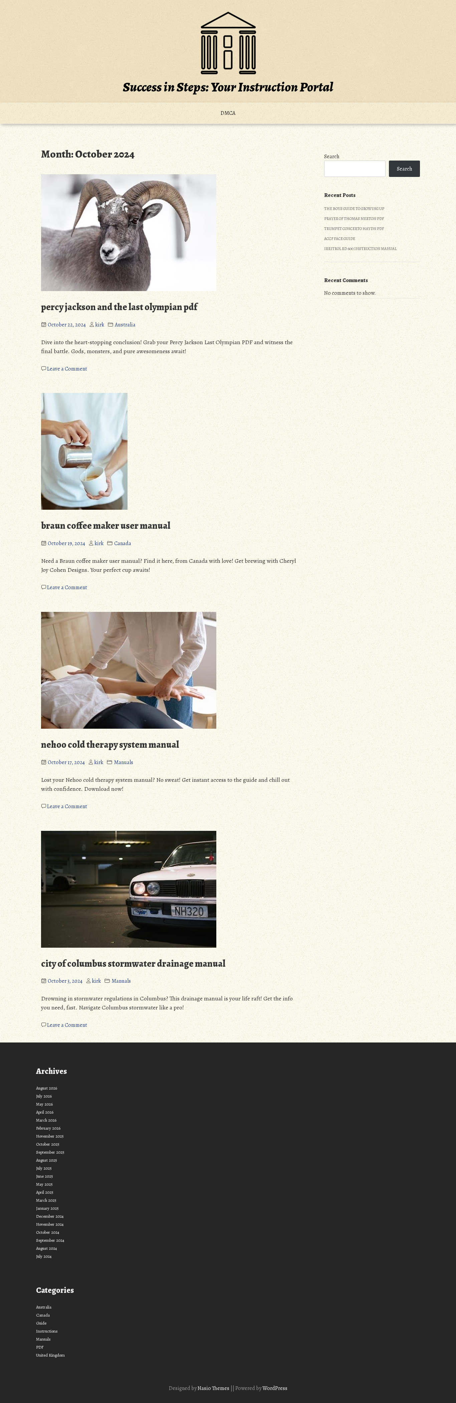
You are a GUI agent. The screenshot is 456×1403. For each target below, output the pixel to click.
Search (331, 156)
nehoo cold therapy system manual (110, 744)
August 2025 (46, 1160)
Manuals (123, 762)
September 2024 (50, 1240)
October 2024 (47, 1232)
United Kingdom (50, 1355)
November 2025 (50, 1136)
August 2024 (46, 1248)
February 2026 (48, 1128)
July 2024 (44, 1256)
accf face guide (339, 238)
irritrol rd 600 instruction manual (360, 248)
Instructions (47, 1331)
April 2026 (44, 1112)
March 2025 (46, 1200)
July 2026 (44, 1096)
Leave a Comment (67, 369)
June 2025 (44, 1176)
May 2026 (44, 1104)
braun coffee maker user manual (105, 525)
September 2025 (50, 1152)
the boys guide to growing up (354, 208)
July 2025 (44, 1168)
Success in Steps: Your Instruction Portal (228, 87)
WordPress (274, 1388)
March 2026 (46, 1120)
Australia (125, 324)
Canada (122, 543)
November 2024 (50, 1224)
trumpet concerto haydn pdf (354, 228)
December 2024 (50, 1216)
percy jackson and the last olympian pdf (119, 307)
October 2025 (47, 1144)
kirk (99, 324)
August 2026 (46, 1088)
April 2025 (44, 1192)
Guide (41, 1323)
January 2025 (47, 1208)
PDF (39, 1347)
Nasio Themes (214, 1388)
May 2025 (44, 1184)
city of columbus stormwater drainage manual (133, 963)
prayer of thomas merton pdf (354, 218)
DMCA (228, 113)
